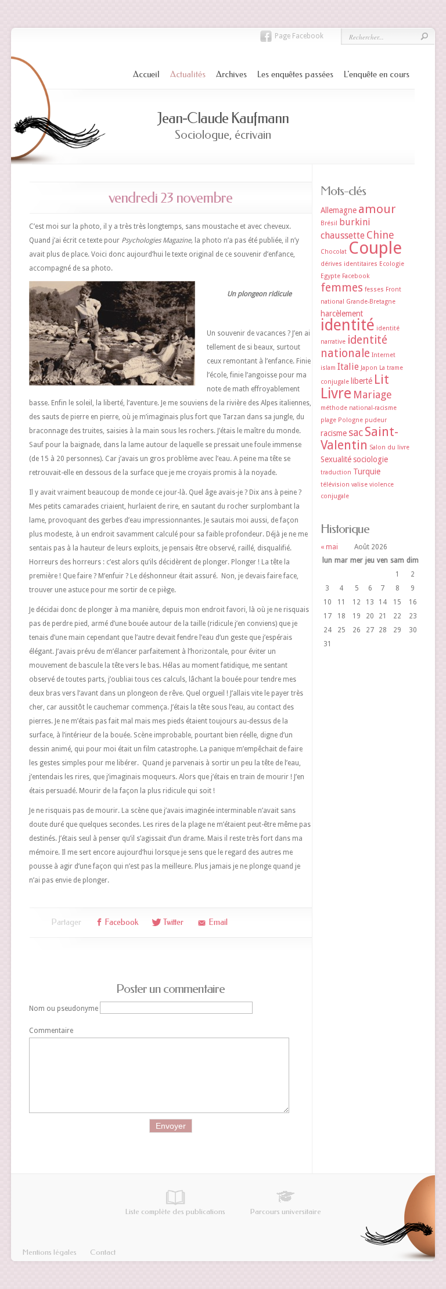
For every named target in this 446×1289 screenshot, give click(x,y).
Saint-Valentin (359, 438)
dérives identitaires (349, 264)
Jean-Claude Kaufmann (223, 118)
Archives (231, 74)
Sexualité (336, 459)
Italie (348, 366)
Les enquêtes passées (295, 74)
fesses (374, 289)
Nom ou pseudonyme (63, 1008)
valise (359, 484)
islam (328, 368)
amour (377, 209)
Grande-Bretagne (370, 301)
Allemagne (339, 210)
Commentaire (51, 1031)
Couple (375, 248)
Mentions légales (50, 1252)
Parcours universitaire (285, 1211)
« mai (329, 547)
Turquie (366, 471)
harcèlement (342, 313)
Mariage (372, 394)
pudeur (376, 420)
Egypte (330, 276)
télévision (335, 484)
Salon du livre (389, 447)
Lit (381, 379)
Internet (383, 355)
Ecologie (391, 264)
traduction (336, 472)
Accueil (146, 74)
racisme (334, 433)
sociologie (370, 459)
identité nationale (354, 346)
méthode (334, 408)
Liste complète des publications (175, 1211)
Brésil (329, 223)
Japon (369, 368)
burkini (355, 222)
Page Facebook (299, 36)
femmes (342, 287)
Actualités (188, 74)
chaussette (343, 235)
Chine (380, 235)
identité (348, 325)
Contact (103, 1252)
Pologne (350, 420)
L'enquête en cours (376, 74)
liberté (361, 381)
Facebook (355, 276)
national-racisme (373, 408)
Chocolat (334, 251)
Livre (336, 393)
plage (328, 420)
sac (355, 432)
